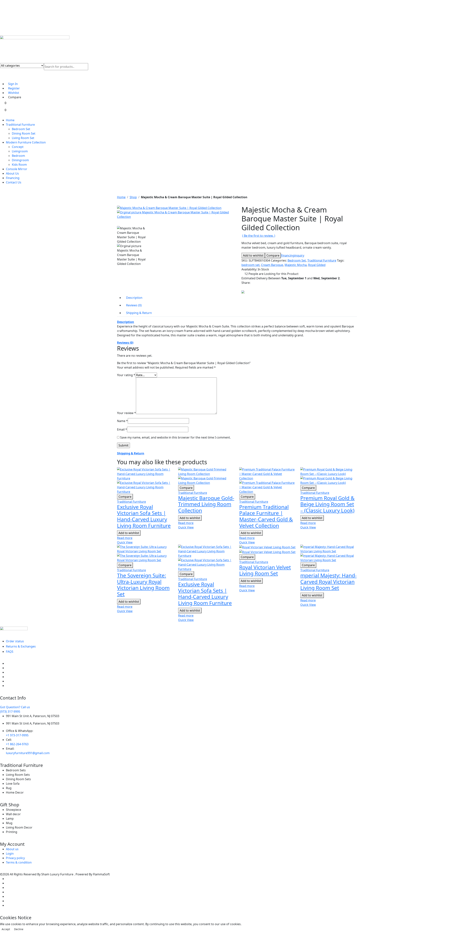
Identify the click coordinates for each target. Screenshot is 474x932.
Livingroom (20, 151)
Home (10, 120)
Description (125, 322)
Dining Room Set (23, 133)
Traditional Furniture (20, 125)
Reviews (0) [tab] (134, 305)
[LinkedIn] (260, 283)
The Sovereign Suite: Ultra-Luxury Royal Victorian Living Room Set (143, 585)
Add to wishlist (253, 255)
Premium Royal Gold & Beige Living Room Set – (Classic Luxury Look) (327, 504)
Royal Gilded (317, 265)
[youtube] (7, 686)
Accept (6, 929)
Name (122, 421)
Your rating (126, 375)
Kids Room (19, 165)
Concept (18, 147)
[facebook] (7, 663)
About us (12, 849)
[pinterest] (7, 672)
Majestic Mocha (296, 265)
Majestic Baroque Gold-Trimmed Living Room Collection (206, 504)
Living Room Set (23, 138)
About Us (12, 173)
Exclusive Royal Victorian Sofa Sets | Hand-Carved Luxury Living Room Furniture (144, 516)
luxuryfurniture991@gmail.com (28, 753)
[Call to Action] (3, 78)
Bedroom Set (21, 129)
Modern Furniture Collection (26, 142)
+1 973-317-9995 (17, 735)
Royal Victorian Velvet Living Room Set (265, 570)
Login (10, 853)
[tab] (237, 322)
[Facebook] (253, 283)
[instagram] (7, 681)
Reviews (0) (125, 343)
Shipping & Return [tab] (139, 313)
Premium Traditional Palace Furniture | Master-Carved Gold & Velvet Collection (266, 516)
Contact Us (13, 182)
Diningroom (20, 160)
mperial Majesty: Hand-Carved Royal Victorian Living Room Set (328, 581)
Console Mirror (16, 169)
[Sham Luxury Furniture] (237, 630)
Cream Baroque (272, 265)
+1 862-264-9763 (17, 744)
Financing (12, 178)
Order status (15, 641)
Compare (14, 97)
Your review (126, 413)
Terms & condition (19, 862)
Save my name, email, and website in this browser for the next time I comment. (175, 437)
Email (122, 429)
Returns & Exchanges (21, 646)
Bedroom (18, 156)
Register (14, 88)
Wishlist (13, 93)
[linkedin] (7, 677)
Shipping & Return (130, 453)
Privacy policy (15, 858)
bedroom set (250, 265)
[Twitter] (257, 283)
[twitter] (7, 668)
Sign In (13, 84)
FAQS (9, 652)
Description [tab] (134, 298)
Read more (124, 538)
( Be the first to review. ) (258, 236)
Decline (18, 929)
